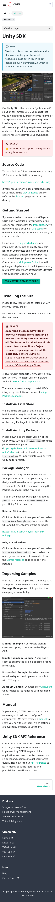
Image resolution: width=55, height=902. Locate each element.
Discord (6, 842)
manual (43, 719)
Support (20, 196)
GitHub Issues (30, 192)
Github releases (15, 559)
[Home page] (5, 13)
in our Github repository (26, 381)
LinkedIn (7, 856)
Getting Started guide (27, 243)
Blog (4, 873)
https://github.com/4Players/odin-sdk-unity (26, 182)
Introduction (40, 224)
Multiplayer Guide (28, 262)
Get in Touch (9, 878)
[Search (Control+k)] (50, 4)
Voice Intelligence (12, 821)
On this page (11, 28)
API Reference (38, 762)
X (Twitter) (8, 847)
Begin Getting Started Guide (21, 281)
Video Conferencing (13, 816)
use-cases (37, 228)
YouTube (7, 851)
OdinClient (46, 686)
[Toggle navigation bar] (4, 4)
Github (6, 838)
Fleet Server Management (16, 811)
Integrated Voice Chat (14, 807)
